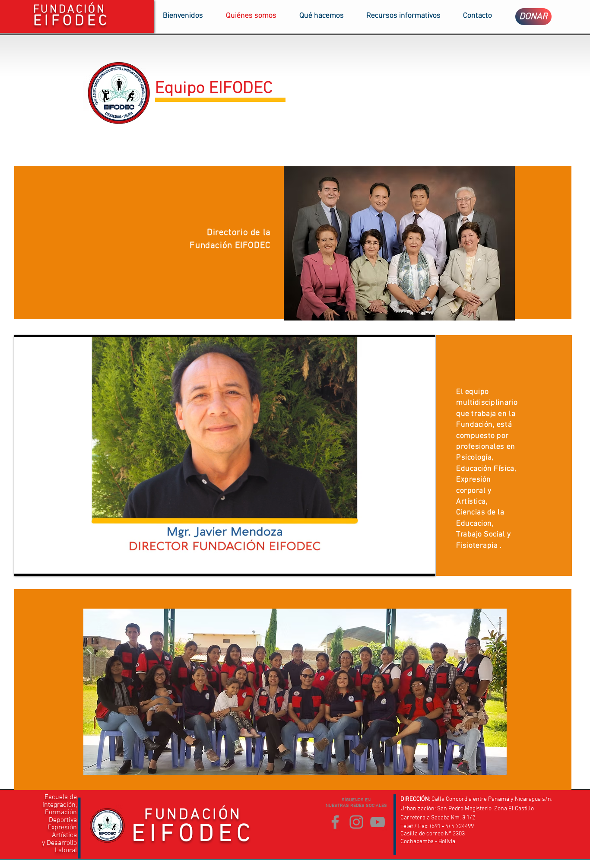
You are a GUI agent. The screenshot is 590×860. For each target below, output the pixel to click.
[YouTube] (377, 822)
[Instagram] (356, 822)
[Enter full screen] (423, 564)
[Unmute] (40, 564)
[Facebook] (335, 822)
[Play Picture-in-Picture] (409, 564)
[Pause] (25, 564)
